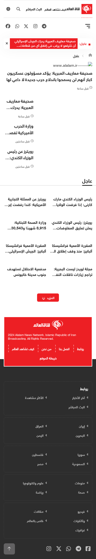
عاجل (76, 55)
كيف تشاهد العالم (55, 9)
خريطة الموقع (48, 357)
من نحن (46, 348)
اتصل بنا (64, 348)
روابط (80, 348)
